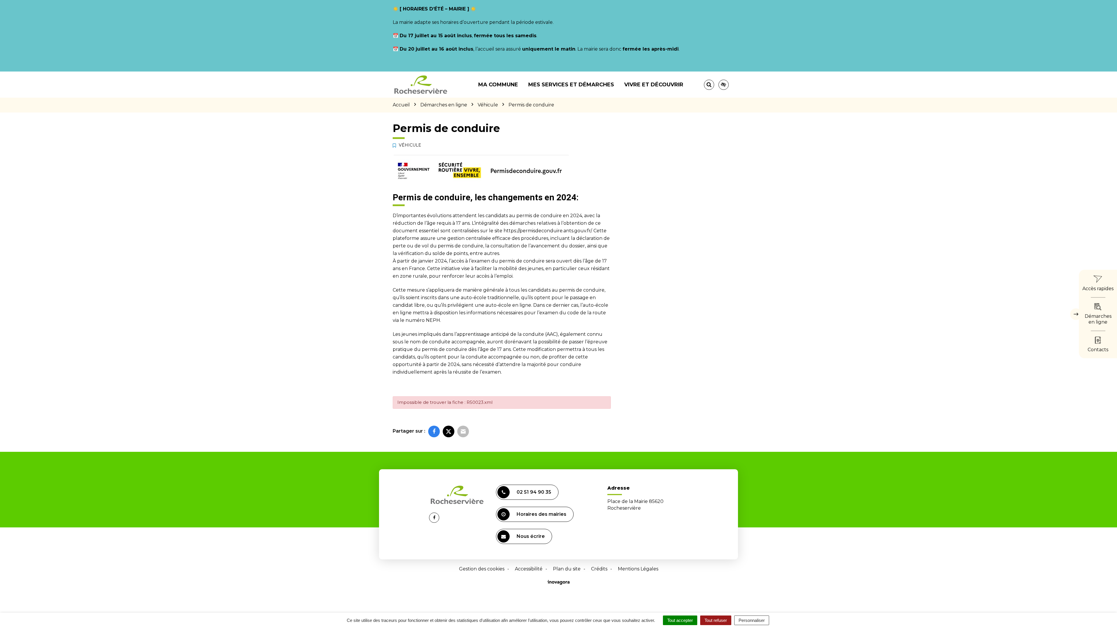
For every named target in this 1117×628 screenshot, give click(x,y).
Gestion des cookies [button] (481, 569)
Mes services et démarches (571, 84)
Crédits (599, 569)
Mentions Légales (638, 569)
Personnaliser (752, 620)
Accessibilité (529, 569)
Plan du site (567, 569)
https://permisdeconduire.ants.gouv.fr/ (547, 230)
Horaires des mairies (541, 514)
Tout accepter (680, 620)
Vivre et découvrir (653, 84)
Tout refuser (716, 620)
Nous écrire (531, 536)
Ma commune (498, 84)
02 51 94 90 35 (534, 492)
